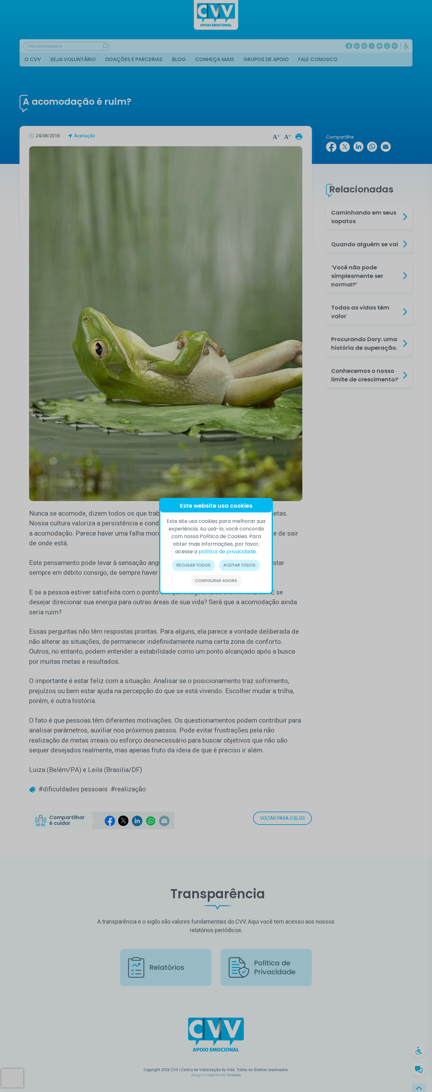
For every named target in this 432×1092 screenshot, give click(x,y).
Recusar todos (193, 565)
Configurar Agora (216, 581)
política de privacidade (227, 551)
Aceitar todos (239, 565)
